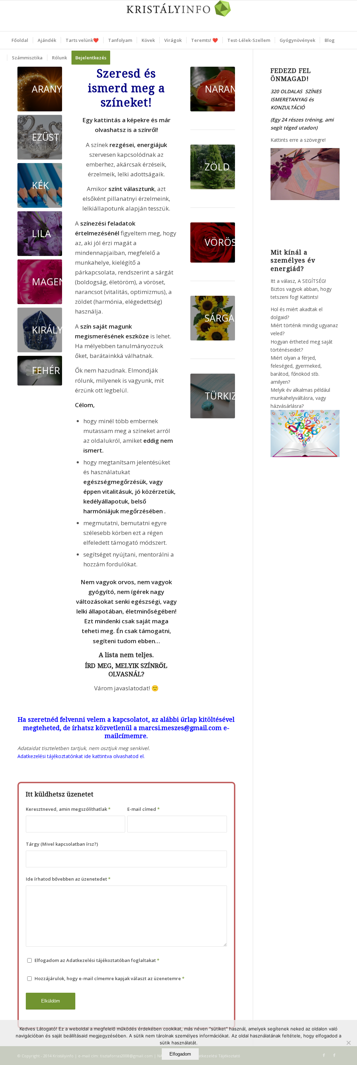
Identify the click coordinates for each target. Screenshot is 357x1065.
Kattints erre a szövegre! (298, 140)
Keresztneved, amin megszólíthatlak (68, 809)
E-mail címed (143, 809)
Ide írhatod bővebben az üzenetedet (68, 879)
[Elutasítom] (348, 1042)
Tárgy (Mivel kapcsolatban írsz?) (62, 844)
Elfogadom (180, 1054)
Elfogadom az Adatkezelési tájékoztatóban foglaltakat (97, 960)
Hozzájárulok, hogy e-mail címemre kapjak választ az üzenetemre (109, 978)
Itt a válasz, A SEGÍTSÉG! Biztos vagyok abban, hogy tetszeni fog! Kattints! (301, 289)
